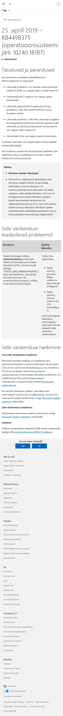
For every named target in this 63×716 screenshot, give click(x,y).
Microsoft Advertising (11, 595)
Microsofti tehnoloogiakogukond (15, 632)
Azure (6, 581)
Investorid (7, 678)
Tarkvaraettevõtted (10, 646)
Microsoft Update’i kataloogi (16, 416)
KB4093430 (38, 394)
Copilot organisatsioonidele (13, 461)
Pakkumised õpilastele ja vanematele (17, 553)
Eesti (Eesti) (12, 686)
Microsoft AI (8, 571)
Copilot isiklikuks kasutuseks (14, 466)
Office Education (9, 544)
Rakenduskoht (10, 59)
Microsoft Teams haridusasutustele (16, 534)
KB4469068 (15, 145)
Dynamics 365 (8, 585)
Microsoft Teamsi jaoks (12, 604)
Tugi (4, 10)
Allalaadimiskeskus (10, 493)
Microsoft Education (11, 525)
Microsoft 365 (8, 470)
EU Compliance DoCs (37, 706)
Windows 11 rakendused (12, 475)
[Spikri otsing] (10, 3)
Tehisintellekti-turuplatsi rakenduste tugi (18, 627)
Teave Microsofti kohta (12, 668)
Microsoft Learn (9, 622)
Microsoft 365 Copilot (11, 599)
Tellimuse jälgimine (10, 502)
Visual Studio (8, 650)
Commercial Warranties (12, 512)
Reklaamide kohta (21, 706)
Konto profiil (8, 488)
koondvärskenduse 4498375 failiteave (33, 431)
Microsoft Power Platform (13, 641)
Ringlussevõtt (8, 507)
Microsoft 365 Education (12, 539)
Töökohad (7, 664)
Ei (39, 445)
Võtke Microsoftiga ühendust (14, 702)
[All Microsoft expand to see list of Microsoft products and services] (3, 3)
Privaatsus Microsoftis (11, 673)
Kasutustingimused (42, 702)
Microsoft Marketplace (12, 636)
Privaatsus (29, 702)
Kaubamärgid (8, 706)
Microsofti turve (9, 576)
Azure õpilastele (9, 558)
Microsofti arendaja (10, 617)
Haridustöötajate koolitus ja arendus (17, 549)
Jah (23, 445)
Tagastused (8, 498)
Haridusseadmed (10, 530)
